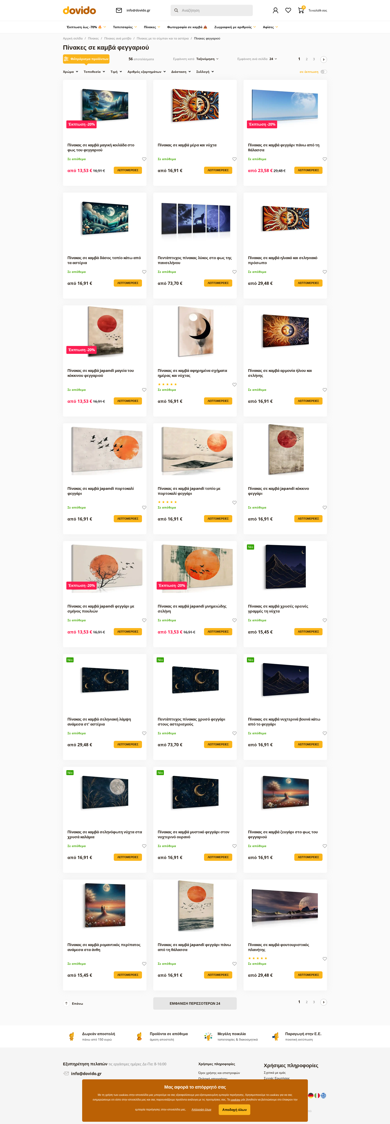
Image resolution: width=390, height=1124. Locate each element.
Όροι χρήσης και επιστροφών (219, 1073)
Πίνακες (93, 38)
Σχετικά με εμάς (275, 1072)
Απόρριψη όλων (201, 1109)
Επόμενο (323, 59)
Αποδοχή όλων (234, 1109)
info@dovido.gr (86, 1073)
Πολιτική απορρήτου (212, 1078)
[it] (317, 1095)
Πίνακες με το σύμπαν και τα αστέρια (163, 38)
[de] (311, 1095)
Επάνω (77, 1003)
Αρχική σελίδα (73, 38)
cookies (235, 1099)
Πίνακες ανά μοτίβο (117, 38)
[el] (323, 1095)
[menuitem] (86, 27)
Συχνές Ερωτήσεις (277, 1078)
